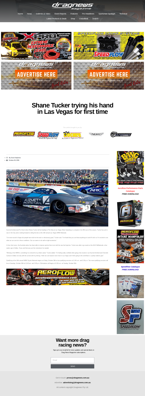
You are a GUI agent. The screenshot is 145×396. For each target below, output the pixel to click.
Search (95, 19)
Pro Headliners (88, 14)
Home (20, 14)
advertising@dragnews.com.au (77, 382)
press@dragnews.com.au (78, 378)
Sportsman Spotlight (107, 14)
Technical (123, 14)
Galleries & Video (43, 14)
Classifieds (83, 19)
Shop (73, 19)
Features (74, 14)
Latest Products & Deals (56, 19)
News (29, 14)
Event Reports (60, 14)
